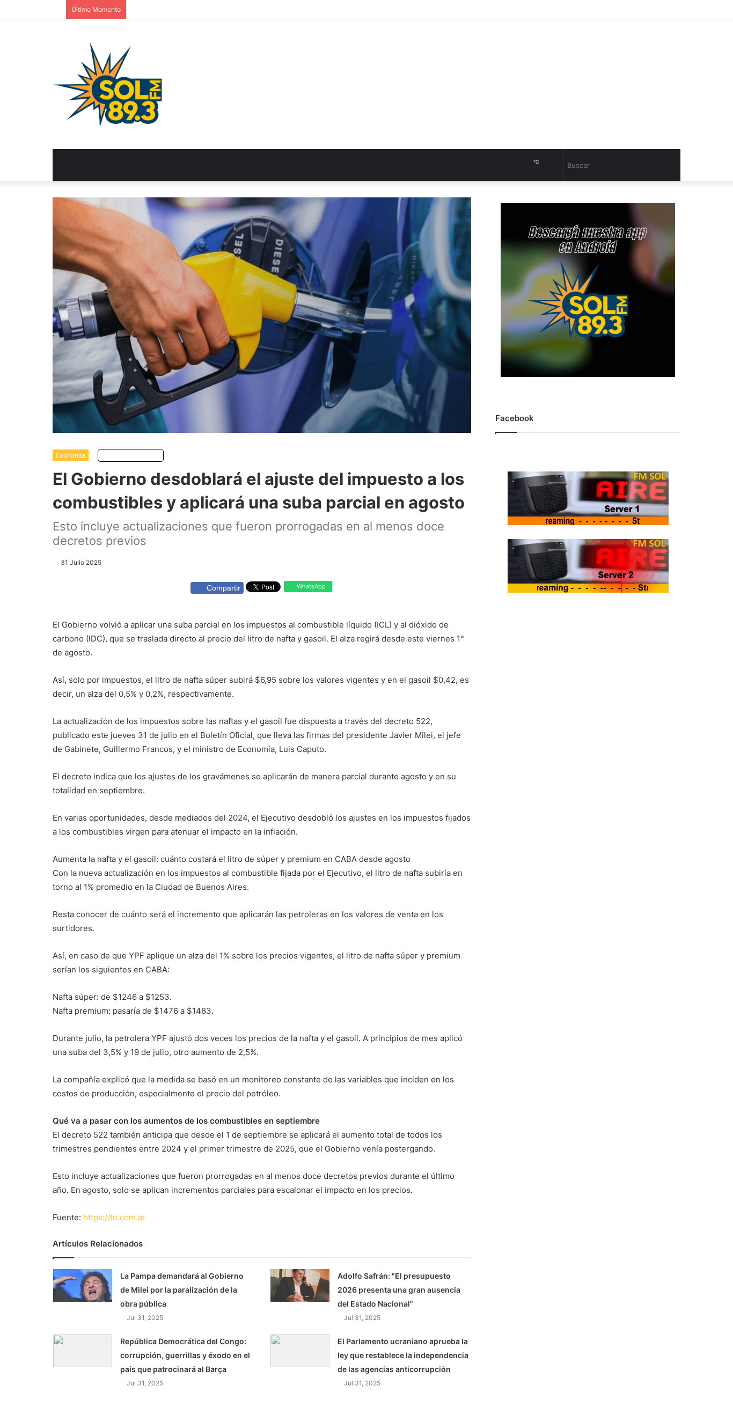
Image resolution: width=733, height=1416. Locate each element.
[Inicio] (108, 84)
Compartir (223, 588)
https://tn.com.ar (114, 1217)
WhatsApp (310, 586)
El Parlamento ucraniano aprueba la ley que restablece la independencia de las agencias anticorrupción (403, 1355)
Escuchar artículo (133, 455)
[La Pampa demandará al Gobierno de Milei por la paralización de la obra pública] (82, 1285)
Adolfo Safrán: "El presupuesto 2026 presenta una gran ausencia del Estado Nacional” (399, 1289)
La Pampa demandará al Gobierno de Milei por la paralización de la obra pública (182, 1289)
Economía (70, 455)
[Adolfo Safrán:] (299, 1285)
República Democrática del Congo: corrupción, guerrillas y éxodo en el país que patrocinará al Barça (185, 1355)
